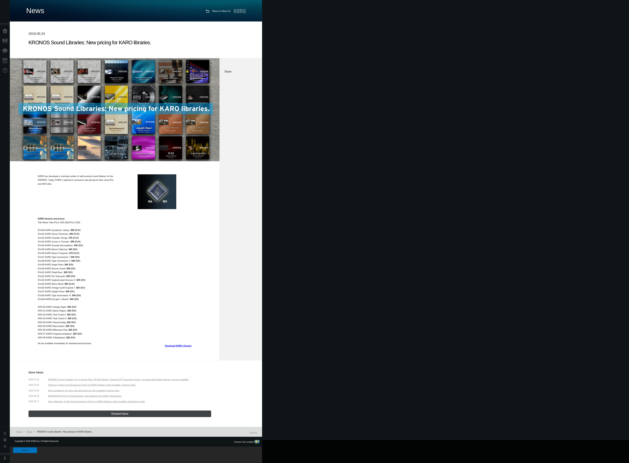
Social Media (5, 446)
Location (5, 440)
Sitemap (253, 433)
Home (5, 31)
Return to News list (221, 11)
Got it (25, 450)
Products (5, 41)
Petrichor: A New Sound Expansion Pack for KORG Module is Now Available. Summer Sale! (91, 385)
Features (5, 51)
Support (5, 70)
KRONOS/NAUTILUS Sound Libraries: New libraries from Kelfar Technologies (85, 396)
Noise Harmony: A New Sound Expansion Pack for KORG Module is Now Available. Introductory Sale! (96, 401)
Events (5, 61)
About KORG (5, 458)
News (5, 433)
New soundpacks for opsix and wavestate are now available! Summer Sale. (84, 390)
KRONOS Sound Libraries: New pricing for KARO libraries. (64, 432)
